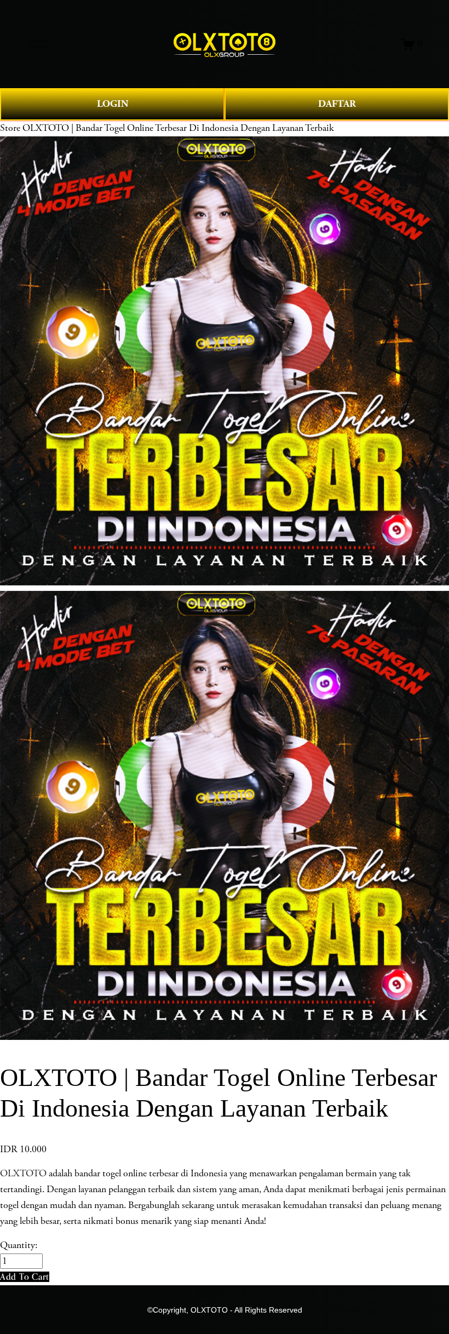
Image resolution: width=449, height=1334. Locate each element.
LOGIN (112, 104)
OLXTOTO (23, 1174)
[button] (24, 1277)
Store (10, 128)
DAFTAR (337, 104)
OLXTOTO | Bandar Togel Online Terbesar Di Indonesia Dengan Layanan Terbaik (178, 128)
